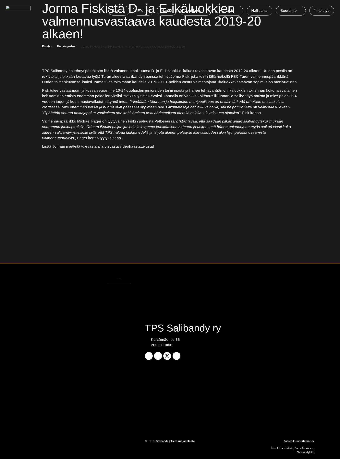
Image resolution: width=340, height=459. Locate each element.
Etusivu (47, 46)
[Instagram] (158, 356)
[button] (196, 11)
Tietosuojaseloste (183, 441)
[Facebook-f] (149, 356)
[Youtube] (176, 356)
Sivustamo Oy (305, 441)
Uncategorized (67, 46)
